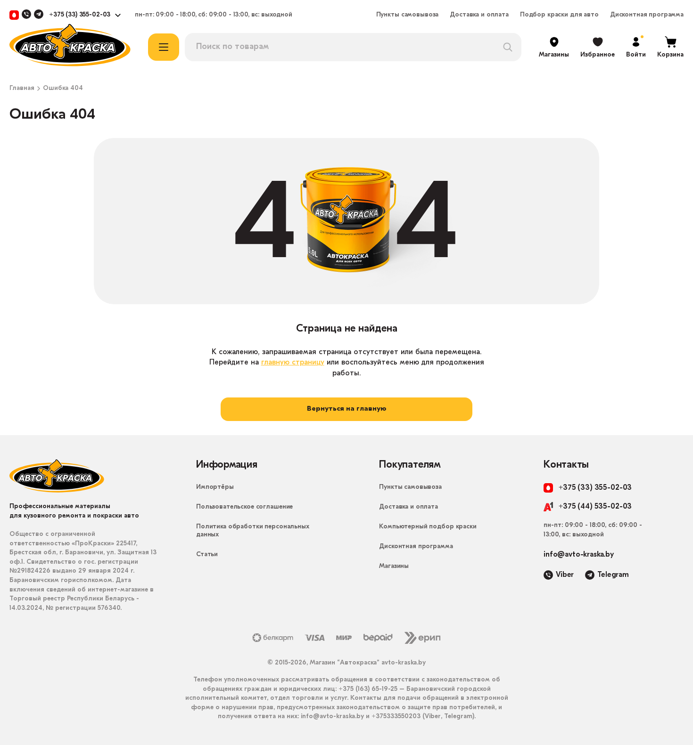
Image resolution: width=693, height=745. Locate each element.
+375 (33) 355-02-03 (79, 15)
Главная (21, 88)
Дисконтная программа (647, 15)
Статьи (207, 554)
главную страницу (292, 362)
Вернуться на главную (347, 409)
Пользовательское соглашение (244, 506)
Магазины (394, 566)
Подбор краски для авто (559, 15)
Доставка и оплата (479, 15)
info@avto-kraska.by (579, 555)
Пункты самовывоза (407, 15)
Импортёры (215, 487)
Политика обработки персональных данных (252, 530)
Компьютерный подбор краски (427, 526)
